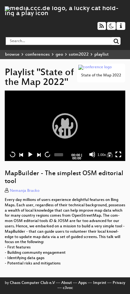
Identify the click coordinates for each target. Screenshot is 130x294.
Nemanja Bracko (24, 191)
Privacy (119, 283)
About (66, 283)
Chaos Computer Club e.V (32, 283)
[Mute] (92, 154)
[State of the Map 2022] (109, 154)
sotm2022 (79, 54)
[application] (65, 126)
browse (12, 54)
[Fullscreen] (118, 154)
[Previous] (21, 154)
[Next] (38, 154)
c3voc (68, 288)
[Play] (65, 125)
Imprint (99, 283)
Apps (82, 283)
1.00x (102, 155)
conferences (37, 54)
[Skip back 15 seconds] (12, 154)
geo (59, 54)
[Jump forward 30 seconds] (47, 154)
